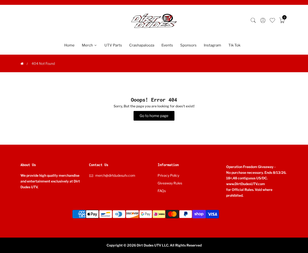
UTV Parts (113, 45)
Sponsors (188, 45)
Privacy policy (168, 175)
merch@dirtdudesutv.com (115, 175)
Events (167, 45)
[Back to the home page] (22, 63)
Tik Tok (234, 45)
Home (69, 45)
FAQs (162, 191)
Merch (88, 45)
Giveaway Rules (170, 183)
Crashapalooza (141, 45)
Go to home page (154, 116)
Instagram (212, 45)
